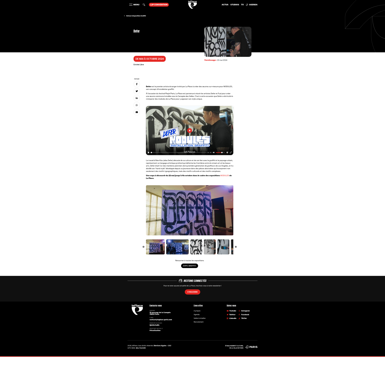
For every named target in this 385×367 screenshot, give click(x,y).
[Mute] (213, 152)
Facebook (245, 314)
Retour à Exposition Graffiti (136, 16)
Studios (234, 5)
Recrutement (199, 322)
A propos (197, 311)
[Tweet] (137, 91)
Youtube (232, 311)
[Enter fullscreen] (230, 152)
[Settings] (227, 152)
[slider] (179, 152)
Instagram (245, 311)
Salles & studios (200, 318)
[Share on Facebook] (137, 84)
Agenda (253, 5)
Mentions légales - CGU (162, 346)
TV (242, 5)
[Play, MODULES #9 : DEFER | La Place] (148, 152)
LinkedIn (232, 318)
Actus (225, 5)
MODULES (224, 175)
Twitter (232, 314)
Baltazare (141, 348)
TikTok (244, 318)
